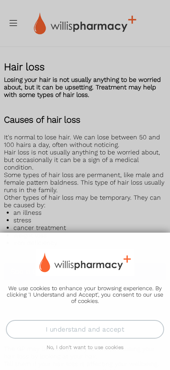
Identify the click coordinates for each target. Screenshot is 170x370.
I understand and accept (85, 329)
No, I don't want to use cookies (85, 347)
